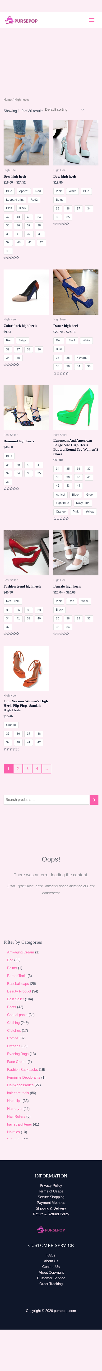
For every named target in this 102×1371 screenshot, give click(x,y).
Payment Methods (51, 1203)
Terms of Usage (51, 1191)
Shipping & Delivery (51, 1208)
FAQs (51, 1255)
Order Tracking (51, 1284)
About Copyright (51, 1272)
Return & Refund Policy (51, 1214)
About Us (51, 1261)
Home (8, 99)
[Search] (94, 799)
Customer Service (51, 1278)
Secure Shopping (51, 1197)
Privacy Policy (51, 1185)
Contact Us (51, 1267)
